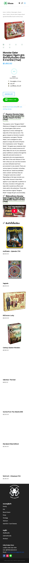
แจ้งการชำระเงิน (7, 536)
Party (4, 515)
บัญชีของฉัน (6, 533)
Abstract (5, 521)
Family (8, 14)
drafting (5, 109)
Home (4, 12)
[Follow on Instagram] (7, 555)
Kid (4, 509)
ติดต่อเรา (5, 539)
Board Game (10, 107)
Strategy (5, 518)
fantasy (10, 109)
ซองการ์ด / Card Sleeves (10, 524)
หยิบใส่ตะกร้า (9, 94)
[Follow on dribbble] (10, 556)
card (21, 107)
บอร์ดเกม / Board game (12, 12)
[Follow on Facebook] (4, 555)
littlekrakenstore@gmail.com (15, 552)
